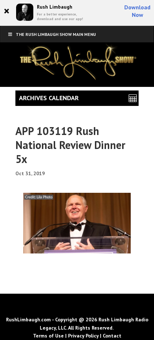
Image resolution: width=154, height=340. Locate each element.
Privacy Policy (83, 335)
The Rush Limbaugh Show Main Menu (56, 34)
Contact (112, 335)
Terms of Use (48, 335)
